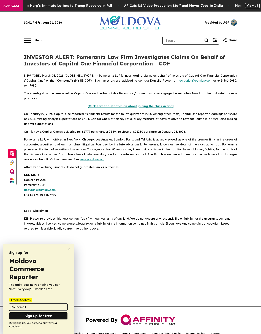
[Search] (206, 40)
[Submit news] (12, 153)
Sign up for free (38, 316)
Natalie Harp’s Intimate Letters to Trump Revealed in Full (64, 6)
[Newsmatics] (12, 180)
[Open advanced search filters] (215, 40)
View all (252, 5)
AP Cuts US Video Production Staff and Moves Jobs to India (173, 6)
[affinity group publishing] (12, 171)
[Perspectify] (12, 162)
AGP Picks (12, 5)
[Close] (69, 249)
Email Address (21, 300)
